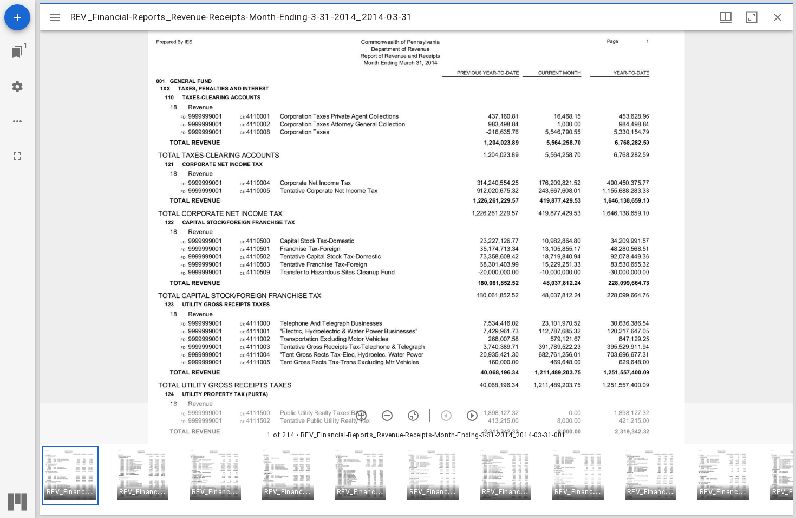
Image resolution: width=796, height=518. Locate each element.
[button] (70, 475)
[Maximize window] (752, 17)
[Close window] (778, 17)
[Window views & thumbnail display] (726, 17)
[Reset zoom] (413, 416)
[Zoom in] (361, 416)
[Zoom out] (387, 416)
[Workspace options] (17, 121)
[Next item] (472, 416)
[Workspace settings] (17, 87)
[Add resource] (17, 17)
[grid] (416, 479)
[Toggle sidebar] (55, 17)
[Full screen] (17, 156)
